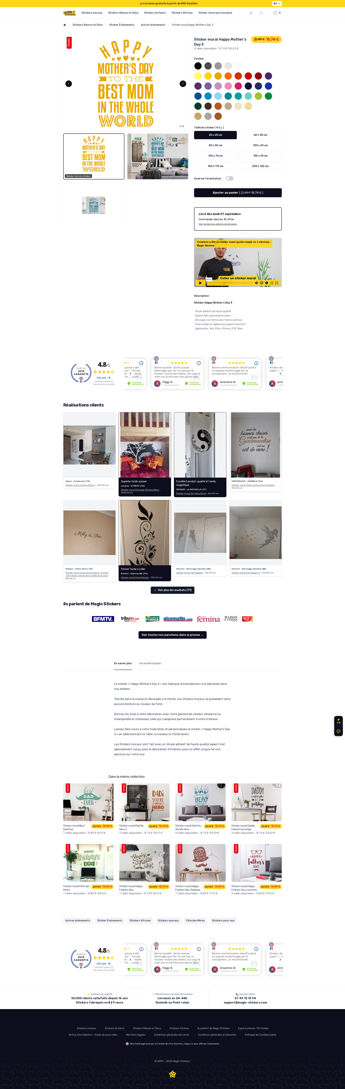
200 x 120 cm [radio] (260, 166)
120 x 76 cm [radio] (215, 155)
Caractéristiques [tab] (150, 663)
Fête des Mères (195, 920)
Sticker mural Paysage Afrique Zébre (140, 490)
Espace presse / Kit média (253, 1028)
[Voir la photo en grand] (89, 445)
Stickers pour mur (223, 920)
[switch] (229, 178)
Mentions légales (135, 1034)
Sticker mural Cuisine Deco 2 (80, 485)
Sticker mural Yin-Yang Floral (191, 493)
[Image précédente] (68, 83)
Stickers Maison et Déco (123, 12)
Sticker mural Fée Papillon (189, 573)
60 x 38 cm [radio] (260, 135)
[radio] (198, 66)
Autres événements (153, 24)
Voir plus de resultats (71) (175, 590)
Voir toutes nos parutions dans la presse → (173, 635)
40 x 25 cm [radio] (215, 135)
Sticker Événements (121, 24)
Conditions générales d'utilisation (217, 1034)
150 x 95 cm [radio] (260, 155)
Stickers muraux (92, 12)
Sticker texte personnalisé (215, 12)
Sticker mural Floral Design (135, 577)
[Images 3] (93, 205)
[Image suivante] (183, 83)
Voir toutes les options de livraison (218, 224)
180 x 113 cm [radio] (215, 166)
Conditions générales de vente (171, 1034)
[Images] (125, 84)
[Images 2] (157, 156)
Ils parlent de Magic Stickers (213, 1028)
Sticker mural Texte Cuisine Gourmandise (253, 485)
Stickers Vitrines (182, 12)
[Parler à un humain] (338, 731)
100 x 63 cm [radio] (260, 145)
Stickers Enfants (155, 12)
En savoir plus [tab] (123, 663)
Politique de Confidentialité (260, 1034)
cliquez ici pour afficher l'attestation (201, 1043)
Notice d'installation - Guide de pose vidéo (93, 1034)
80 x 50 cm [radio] (215, 145)
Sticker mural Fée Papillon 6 (246, 573)
